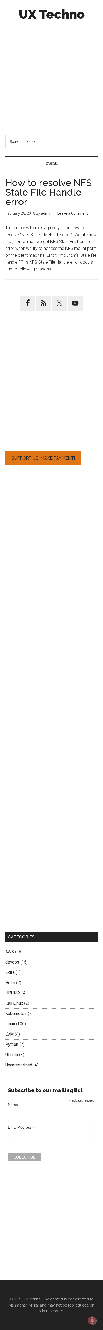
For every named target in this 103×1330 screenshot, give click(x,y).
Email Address (21, 1127)
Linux (10, 1023)
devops (12, 962)
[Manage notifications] (92, 1320)
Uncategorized (18, 1064)
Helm (10, 982)
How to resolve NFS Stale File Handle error (48, 192)
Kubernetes (16, 1013)
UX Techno (52, 14)
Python (11, 1044)
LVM (9, 1034)
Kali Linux (14, 1003)
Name (13, 1105)
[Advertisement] (51, 77)
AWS (9, 951)
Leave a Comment (72, 213)
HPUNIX (13, 992)
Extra (10, 972)
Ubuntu (11, 1054)
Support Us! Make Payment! (43, 458)
